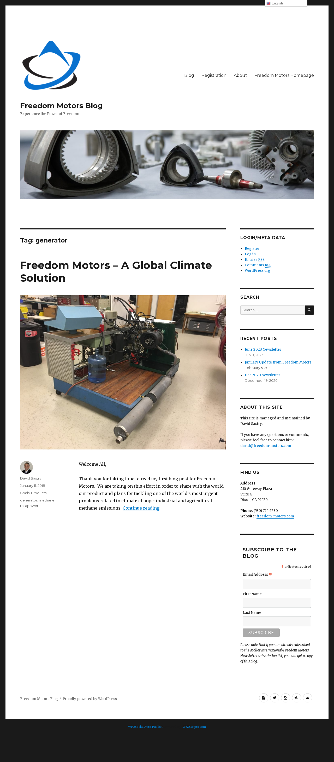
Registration (213, 75)
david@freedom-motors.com (265, 445)
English (277, 3)
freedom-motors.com (275, 516)
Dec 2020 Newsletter (262, 375)
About (240, 75)
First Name (252, 594)
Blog (189, 75)
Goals (24, 493)
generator (28, 500)
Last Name (252, 612)
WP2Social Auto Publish (145, 727)
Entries (255, 259)
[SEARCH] (309, 310)
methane (47, 500)
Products (38, 493)
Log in (250, 254)
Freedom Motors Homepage (284, 75)
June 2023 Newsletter (263, 349)
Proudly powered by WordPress (90, 699)
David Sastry (30, 478)
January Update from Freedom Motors (278, 362)
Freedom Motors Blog (61, 105)
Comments (258, 265)
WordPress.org (257, 270)
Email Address (257, 575)
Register (252, 248)
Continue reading (141, 508)
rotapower (29, 506)
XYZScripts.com (194, 727)
